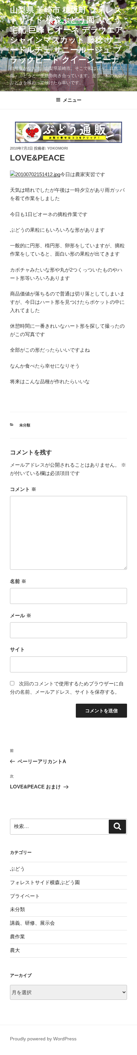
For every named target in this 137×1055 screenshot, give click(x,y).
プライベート (25, 896)
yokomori (57, 148)
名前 (18, 581)
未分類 (24, 425)
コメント (23, 489)
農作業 (17, 936)
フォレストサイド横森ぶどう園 (45, 882)
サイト (17, 649)
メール (20, 615)
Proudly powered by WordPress (43, 1038)
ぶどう (17, 869)
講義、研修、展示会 (32, 923)
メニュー (72, 100)
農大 (15, 950)
